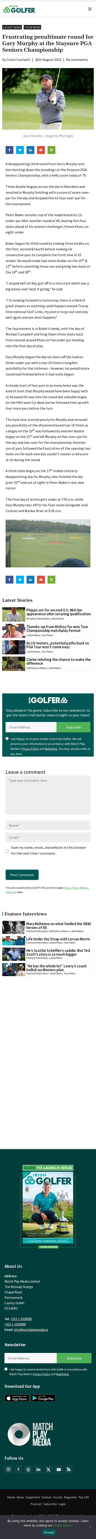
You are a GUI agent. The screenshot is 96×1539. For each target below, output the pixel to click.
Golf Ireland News (36, 668)
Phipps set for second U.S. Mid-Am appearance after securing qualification (58, 612)
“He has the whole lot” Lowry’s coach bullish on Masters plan (56, 968)
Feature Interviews (37, 931)
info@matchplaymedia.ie (31, 1330)
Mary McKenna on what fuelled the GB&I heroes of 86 (58, 925)
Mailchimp (51, 749)
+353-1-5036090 (21, 1319)
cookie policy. (62, 1525)
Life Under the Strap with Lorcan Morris (58, 939)
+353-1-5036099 (15, 1324)
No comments (77, 59)
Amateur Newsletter (37, 618)
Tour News (32, 27)
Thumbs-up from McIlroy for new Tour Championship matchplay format (57, 628)
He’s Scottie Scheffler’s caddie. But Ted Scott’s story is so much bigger (58, 952)
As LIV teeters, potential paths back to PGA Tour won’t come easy (57, 645)
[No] (90, 1527)
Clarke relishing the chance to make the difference (58, 661)
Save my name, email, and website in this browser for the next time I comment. (48, 850)
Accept (49, 1532)
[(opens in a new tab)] (48, 1205)
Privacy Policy (30, 749)
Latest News (12, 27)
